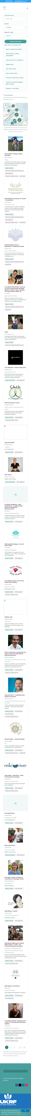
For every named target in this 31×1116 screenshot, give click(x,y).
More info (23, 1114)
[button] (15, 122)
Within (7, 24)
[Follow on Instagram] (26, 1085)
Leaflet (6, 125)
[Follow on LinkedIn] (23, 1085)
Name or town (9, 32)
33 (24, 1047)
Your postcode (9, 15)
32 (20, 1047)
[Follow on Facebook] (16, 1085)
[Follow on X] (20, 1085)
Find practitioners (15, 41)
